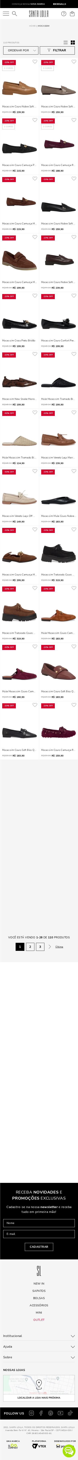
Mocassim (43, 26)
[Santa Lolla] (38, 13)
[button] (69, 1451)
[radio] (73, 42)
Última (59, 830)
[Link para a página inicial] (32, 26)
